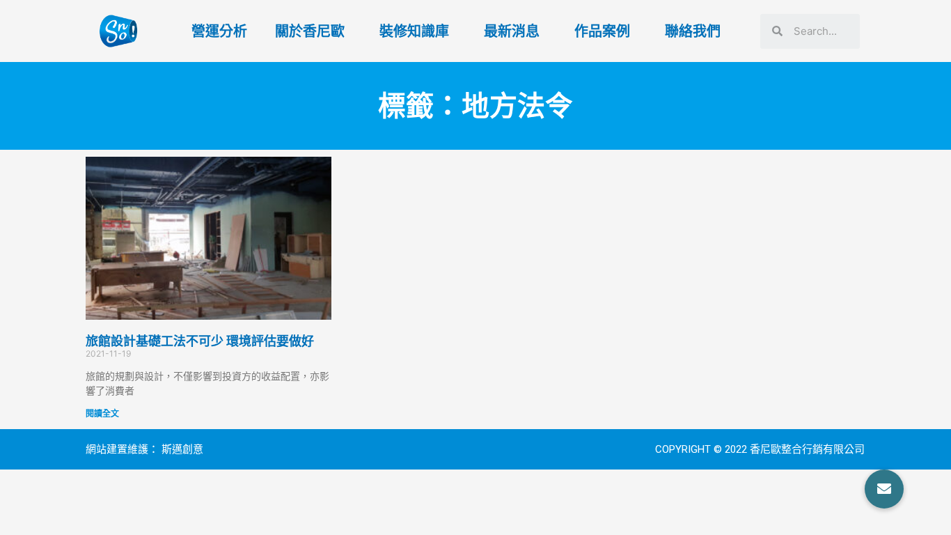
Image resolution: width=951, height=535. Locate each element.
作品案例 (602, 31)
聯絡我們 (693, 31)
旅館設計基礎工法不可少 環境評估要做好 (200, 341)
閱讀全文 (102, 413)
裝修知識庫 (414, 31)
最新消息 (512, 31)
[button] (884, 489)
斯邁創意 (182, 449)
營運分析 (219, 31)
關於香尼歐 (310, 31)
